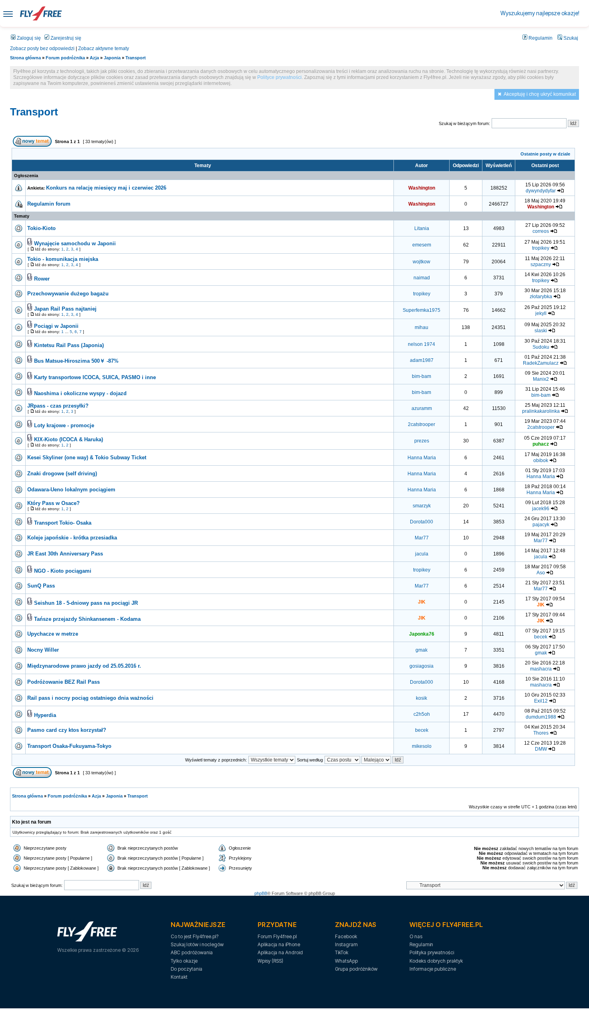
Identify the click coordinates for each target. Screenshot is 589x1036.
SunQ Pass (41, 586)
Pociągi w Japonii (56, 326)
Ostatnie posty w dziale (545, 153)
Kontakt (179, 977)
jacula (421, 554)
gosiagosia (421, 666)
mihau (421, 327)
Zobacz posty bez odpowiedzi (42, 48)
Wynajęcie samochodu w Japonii (75, 243)
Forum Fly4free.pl (277, 936)
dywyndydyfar (541, 191)
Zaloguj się (28, 38)
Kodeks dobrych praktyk (436, 961)
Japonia (112, 57)
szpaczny (541, 264)
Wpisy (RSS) (270, 961)
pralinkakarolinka (541, 411)
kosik (421, 698)
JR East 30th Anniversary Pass (65, 554)
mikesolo (422, 746)
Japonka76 (421, 634)
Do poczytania (186, 969)
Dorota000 (421, 522)
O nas (415, 936)
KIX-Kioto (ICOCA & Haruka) (68, 439)
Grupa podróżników (356, 969)
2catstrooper (421, 424)
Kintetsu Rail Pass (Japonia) (69, 345)
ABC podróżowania (192, 952)
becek (540, 637)
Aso (541, 573)
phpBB (260, 893)
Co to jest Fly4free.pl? (194, 936)
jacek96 (540, 508)
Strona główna (25, 57)
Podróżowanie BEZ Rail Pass (63, 682)
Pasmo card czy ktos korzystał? (66, 730)
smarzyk (422, 506)
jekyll (541, 313)
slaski (541, 330)
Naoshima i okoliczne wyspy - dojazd (80, 393)
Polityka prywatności (431, 952)
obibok (540, 460)
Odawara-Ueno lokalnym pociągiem (71, 490)
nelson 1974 (421, 344)
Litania (421, 228)
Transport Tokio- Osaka (62, 523)
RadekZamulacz (541, 363)
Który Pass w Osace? (53, 503)
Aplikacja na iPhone (279, 944)
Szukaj (570, 38)
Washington (421, 188)
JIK (422, 602)
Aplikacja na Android (280, 952)
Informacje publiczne (432, 969)
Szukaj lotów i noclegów (197, 944)
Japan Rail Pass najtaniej (65, 309)
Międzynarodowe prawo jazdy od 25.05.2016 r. (84, 666)
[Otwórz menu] (8, 13)
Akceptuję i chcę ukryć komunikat (540, 94)
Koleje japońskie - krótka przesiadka (72, 538)
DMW (541, 749)
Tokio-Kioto (41, 228)
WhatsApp (346, 961)
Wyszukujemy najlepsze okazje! (539, 13)
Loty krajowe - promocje (64, 425)
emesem (421, 245)
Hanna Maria (421, 457)
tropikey (540, 248)
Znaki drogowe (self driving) (62, 474)
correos (541, 231)
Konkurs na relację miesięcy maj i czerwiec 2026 (106, 188)
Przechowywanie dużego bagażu (68, 294)
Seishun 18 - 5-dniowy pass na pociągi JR (86, 603)
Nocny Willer (43, 650)
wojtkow (421, 262)
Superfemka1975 (421, 310)
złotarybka (541, 296)
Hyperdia (45, 715)
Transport (135, 57)
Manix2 (541, 379)
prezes (421, 441)
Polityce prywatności (279, 77)
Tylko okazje (184, 961)
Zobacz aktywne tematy (103, 48)
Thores (541, 733)
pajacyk (541, 524)
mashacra (541, 669)
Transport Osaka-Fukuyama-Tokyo (69, 746)
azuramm (421, 408)
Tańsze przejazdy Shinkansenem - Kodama (87, 619)
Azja (94, 57)
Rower (42, 279)
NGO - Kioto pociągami (62, 571)
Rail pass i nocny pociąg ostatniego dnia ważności (90, 698)
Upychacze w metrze (52, 634)
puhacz (541, 444)
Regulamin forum (49, 204)
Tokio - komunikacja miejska (62, 259)
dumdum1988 (541, 717)
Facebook (346, 936)
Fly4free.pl (41, 13)
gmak (422, 650)
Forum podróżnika (65, 57)
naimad (422, 278)
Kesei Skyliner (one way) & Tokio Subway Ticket (86, 457)
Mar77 (422, 538)
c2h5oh (422, 714)
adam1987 (422, 360)
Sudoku (541, 347)
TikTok (341, 952)
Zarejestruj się (65, 38)
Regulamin (540, 38)
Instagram (346, 944)
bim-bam (421, 376)
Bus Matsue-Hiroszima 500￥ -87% (76, 361)
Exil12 (541, 701)
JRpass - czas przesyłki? (58, 406)
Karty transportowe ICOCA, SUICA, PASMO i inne (95, 377)
